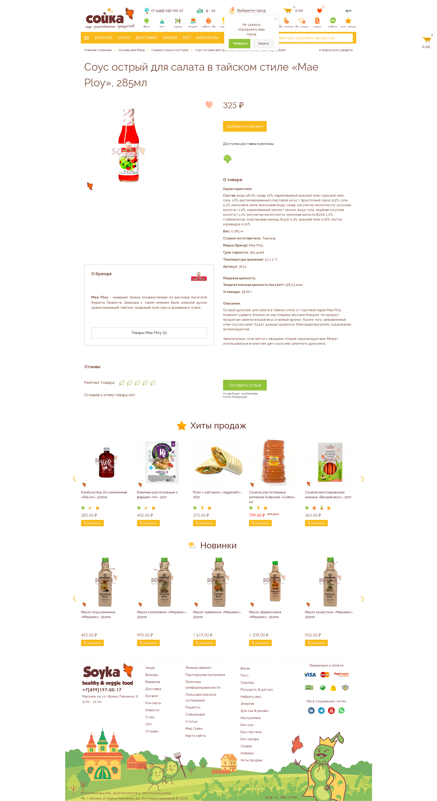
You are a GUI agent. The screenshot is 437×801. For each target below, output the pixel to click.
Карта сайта (195, 735)
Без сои (247, 725)
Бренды (151, 675)
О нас (124, 37)
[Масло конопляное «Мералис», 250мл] (162, 582)
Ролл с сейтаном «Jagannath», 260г (217, 494)
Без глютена (251, 732)
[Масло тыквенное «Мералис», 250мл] (218, 582)
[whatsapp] (341, 710)
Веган (245, 668)
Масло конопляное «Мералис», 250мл (162, 614)
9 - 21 (211, 10)
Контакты (207, 37)
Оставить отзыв (245, 385)
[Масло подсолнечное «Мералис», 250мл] (106, 582)
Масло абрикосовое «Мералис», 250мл (265, 614)
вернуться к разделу (337, 50)
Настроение (251, 718)
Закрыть (263, 43)
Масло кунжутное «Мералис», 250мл (329, 614)
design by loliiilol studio (281, 797)
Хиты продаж (251, 760)
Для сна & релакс (255, 711)
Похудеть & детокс (257, 689)
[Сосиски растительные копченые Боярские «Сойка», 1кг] (274, 462)
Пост (245, 675)
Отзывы (151, 731)
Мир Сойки (194, 728)
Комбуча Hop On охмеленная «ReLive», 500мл (104, 494)
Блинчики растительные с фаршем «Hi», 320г (158, 494)
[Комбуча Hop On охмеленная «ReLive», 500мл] (106, 462)
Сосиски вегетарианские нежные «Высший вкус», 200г (328, 494)
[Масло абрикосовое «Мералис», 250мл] (274, 582)
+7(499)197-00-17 (101, 689)
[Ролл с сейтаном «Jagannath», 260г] (218, 462)
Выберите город (251, 10)
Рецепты (192, 707)
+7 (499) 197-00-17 (167, 10)
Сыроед (247, 682)
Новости (152, 710)
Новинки (247, 753)
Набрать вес (251, 696)
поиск (345, 38)
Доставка (147, 37)
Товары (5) (149, 333)
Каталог (104, 37)
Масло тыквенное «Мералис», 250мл (217, 614)
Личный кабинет (198, 668)
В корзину (92, 523)
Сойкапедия (195, 714)
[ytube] (331, 710)
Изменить (240, 43)
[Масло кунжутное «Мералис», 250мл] (330, 582)
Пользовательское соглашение (200, 697)
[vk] (311, 710)
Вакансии (152, 682)
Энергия (247, 704)
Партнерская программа (205, 675)
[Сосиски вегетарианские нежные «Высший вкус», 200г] (330, 462)
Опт (187, 37)
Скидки (246, 746)
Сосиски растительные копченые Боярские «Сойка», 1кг (272, 497)
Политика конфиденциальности (203, 684)
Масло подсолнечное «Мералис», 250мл (98, 614)
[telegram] (321, 710)
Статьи (191, 721)
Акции (170, 37)
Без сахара (250, 739)
